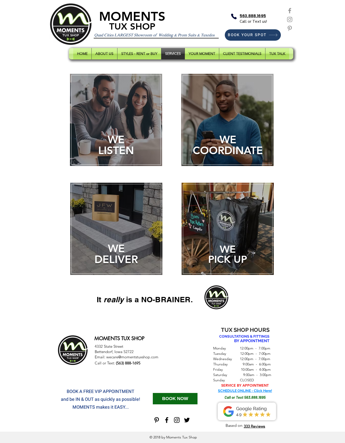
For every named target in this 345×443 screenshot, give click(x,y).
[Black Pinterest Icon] (156, 420)
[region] (116, 121)
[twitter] (187, 420)
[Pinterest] (289, 28)
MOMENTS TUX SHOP (119, 338)
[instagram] (177, 420)
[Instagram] (289, 19)
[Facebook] (289, 10)
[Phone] (233, 16)
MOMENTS (132, 16)
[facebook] (166, 420)
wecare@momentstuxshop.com (132, 357)
